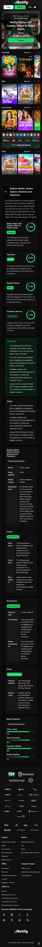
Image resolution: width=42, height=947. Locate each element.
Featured (5, 856)
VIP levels (5, 868)
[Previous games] (34, 52)
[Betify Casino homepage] (21, 2)
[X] (19, 915)
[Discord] (4, 920)
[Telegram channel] (27, 920)
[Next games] (38, 52)
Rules (23, 849)
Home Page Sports (28, 842)
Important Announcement (31, 872)
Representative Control (10, 905)
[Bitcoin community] (12, 920)
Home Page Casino (9, 842)
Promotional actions (9, 875)
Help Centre (26, 868)
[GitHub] (12, 915)
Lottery (4, 879)
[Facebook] (27, 915)
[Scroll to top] (39, 943)
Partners (5, 872)
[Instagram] (19, 920)
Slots (3, 845)
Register (21, 40)
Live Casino (6, 849)
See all (26, 52)
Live (22, 845)
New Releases (7, 852)
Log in (8, 7)
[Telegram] (4, 915)
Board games (6, 860)
